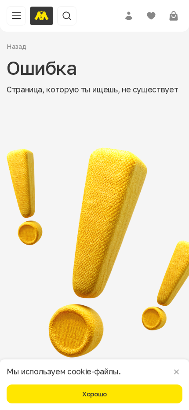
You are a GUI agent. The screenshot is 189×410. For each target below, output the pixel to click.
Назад (16, 46)
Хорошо (94, 394)
